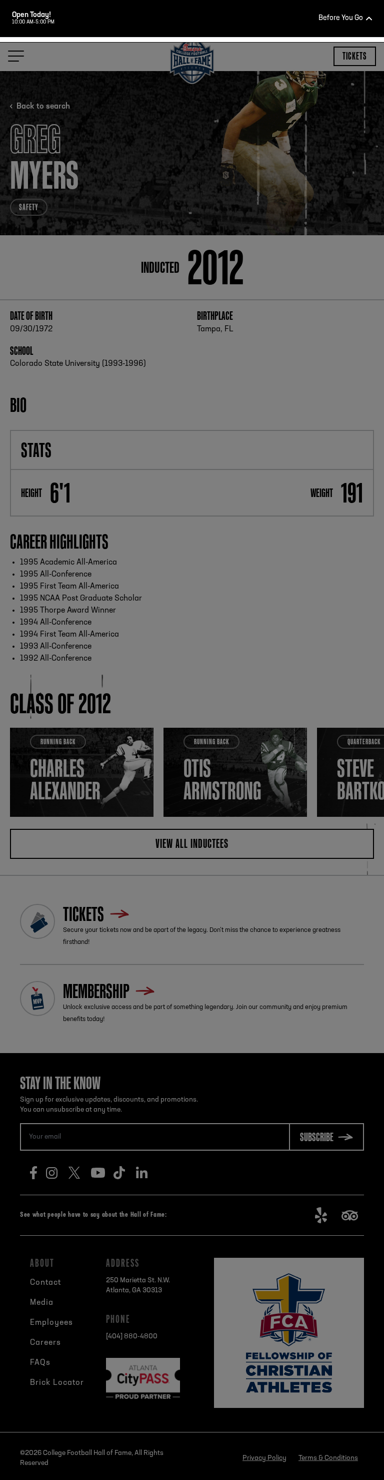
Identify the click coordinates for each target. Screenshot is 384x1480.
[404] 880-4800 (205, 283)
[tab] (188, 234)
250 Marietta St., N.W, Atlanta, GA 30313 (209, 265)
